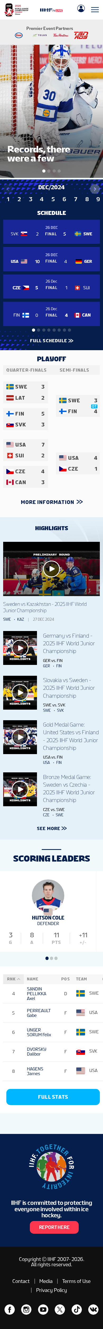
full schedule (48, 340)
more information (48, 502)
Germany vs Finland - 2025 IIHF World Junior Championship (68, 643)
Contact (21, 1281)
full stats (53, 1097)
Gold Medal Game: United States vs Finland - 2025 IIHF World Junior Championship (71, 736)
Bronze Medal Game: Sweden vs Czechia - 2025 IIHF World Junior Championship (68, 788)
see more (48, 828)
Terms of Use (76, 1281)
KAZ (20, 619)
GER (46, 666)
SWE (7, 619)
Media (46, 1281)
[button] (95, 189)
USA (46, 762)
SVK (60, 710)
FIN (59, 666)
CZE (46, 815)
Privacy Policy (51, 1290)
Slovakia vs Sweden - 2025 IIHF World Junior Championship (68, 688)
